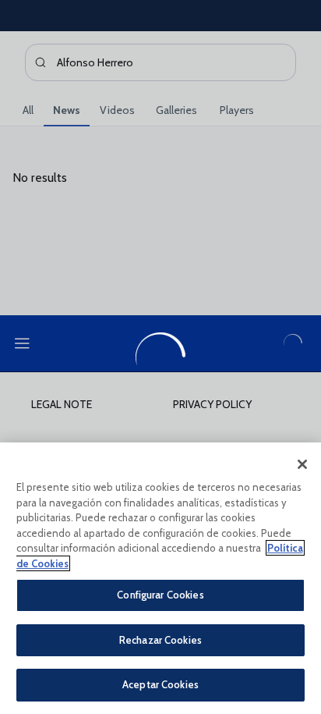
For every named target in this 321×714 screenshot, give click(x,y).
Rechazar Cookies (160, 640)
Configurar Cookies (160, 594)
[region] (160, 578)
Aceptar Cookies (160, 684)
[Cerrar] (302, 464)
